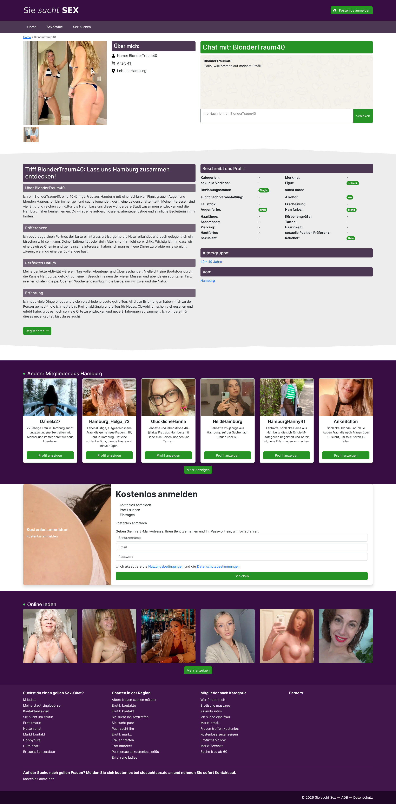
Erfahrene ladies (124, 757)
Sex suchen (82, 27)
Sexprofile (55, 27)
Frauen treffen (123, 740)
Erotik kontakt (123, 711)
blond (351, 209)
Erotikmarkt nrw (213, 740)
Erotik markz (122, 734)
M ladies (29, 700)
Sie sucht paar (123, 723)
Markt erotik (210, 723)
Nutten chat (32, 728)
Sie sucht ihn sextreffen (130, 717)
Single (264, 190)
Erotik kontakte (124, 705)
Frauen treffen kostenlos (219, 728)
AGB (344, 797)
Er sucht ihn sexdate (39, 752)
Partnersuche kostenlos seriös (135, 752)
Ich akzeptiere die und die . (179, 566)
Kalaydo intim (211, 711)
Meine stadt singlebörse (41, 705)
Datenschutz (363, 797)
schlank (352, 183)
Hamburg (207, 281)
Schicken (242, 576)
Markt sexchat (211, 746)
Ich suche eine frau (215, 717)
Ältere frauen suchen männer (134, 700)
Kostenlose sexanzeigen (219, 734)
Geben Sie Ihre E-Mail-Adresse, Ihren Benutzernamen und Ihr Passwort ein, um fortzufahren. (187, 531)
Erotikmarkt (32, 723)
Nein (351, 238)
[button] (65, 83)
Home (32, 27)
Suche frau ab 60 (213, 752)
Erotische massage (215, 705)
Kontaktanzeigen (36, 711)
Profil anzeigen (50, 455)
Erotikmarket (122, 746)
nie (350, 197)
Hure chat (30, 746)
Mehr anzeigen (198, 470)
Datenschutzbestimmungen (218, 566)
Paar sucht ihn (123, 728)
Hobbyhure (31, 740)
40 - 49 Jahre (211, 262)
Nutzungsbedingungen (165, 566)
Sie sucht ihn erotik (38, 717)
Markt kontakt (34, 734)
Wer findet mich (212, 700)
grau (263, 209)
